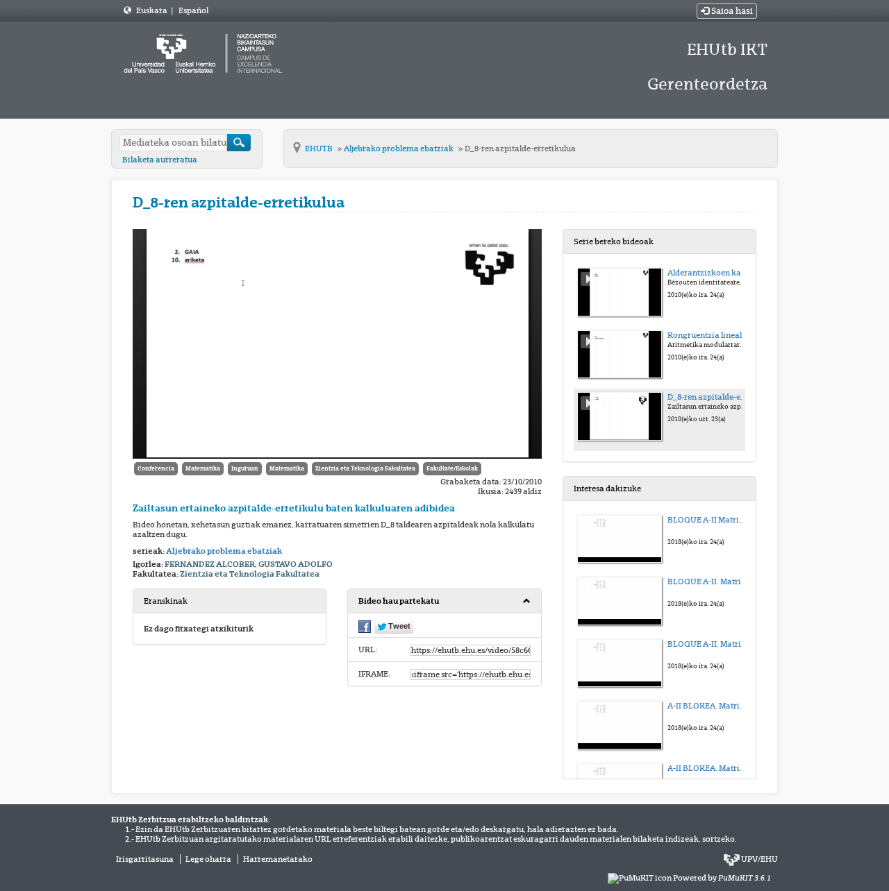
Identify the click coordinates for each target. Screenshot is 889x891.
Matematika (202, 468)
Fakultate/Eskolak (452, 468)
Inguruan (244, 468)
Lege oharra (208, 859)
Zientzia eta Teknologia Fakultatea (365, 468)
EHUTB (319, 148)
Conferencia (156, 468)
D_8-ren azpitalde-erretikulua (520, 148)
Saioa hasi (731, 11)
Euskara (152, 10)
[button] (444, 601)
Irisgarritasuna (145, 859)
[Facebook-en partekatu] (364, 626)
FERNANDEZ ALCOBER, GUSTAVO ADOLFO (249, 564)
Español (193, 10)
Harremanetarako (278, 859)
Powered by (722, 878)
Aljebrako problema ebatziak (399, 148)
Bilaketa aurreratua (159, 159)
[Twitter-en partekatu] (394, 626)
